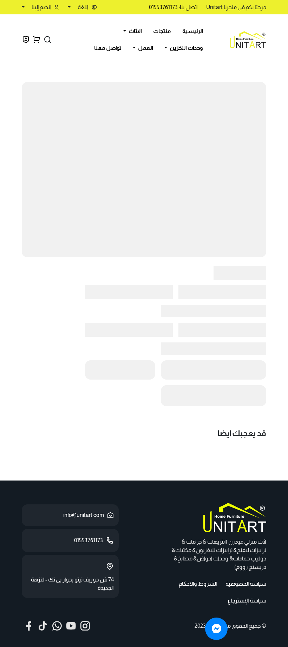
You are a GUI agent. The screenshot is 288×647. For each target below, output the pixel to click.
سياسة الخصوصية (245, 584)
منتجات (162, 31)
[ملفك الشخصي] (26, 40)
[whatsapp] (57, 626)
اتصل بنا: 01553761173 (173, 7)
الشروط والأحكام (198, 584)
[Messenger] (216, 629)
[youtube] (71, 626)
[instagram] (85, 626)
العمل (145, 48)
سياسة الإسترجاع (247, 601)
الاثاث (134, 31)
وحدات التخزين (186, 48)
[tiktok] (42, 626)
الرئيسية (192, 31)
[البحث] (48, 40)
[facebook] (28, 626)
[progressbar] (144, 169)
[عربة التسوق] (37, 40)
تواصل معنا (108, 48)
